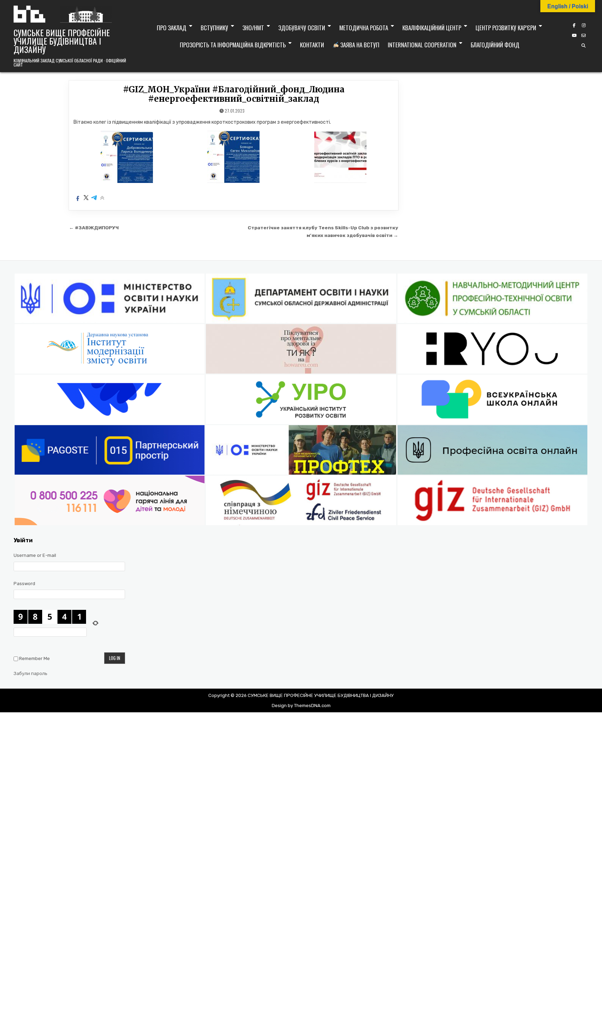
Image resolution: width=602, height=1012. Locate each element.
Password (24, 583)
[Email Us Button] (583, 35)
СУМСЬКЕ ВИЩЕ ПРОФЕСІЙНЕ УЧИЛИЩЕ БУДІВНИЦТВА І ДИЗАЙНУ (62, 40)
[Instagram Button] (583, 25)
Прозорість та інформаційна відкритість (233, 44)
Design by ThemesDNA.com (301, 705)
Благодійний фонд (495, 44)
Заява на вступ (359, 44)
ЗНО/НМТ (253, 27)
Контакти (312, 44)
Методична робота (363, 27)
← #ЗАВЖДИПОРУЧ (94, 227)
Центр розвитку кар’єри (506, 27)
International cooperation (422, 44)
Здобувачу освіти (301, 27)
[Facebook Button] (574, 25)
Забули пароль (30, 673)
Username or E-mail (35, 555)
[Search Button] (583, 45)
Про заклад (171, 27)
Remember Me (34, 658)
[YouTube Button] (574, 35)
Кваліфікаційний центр (431, 27)
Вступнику (214, 27)
